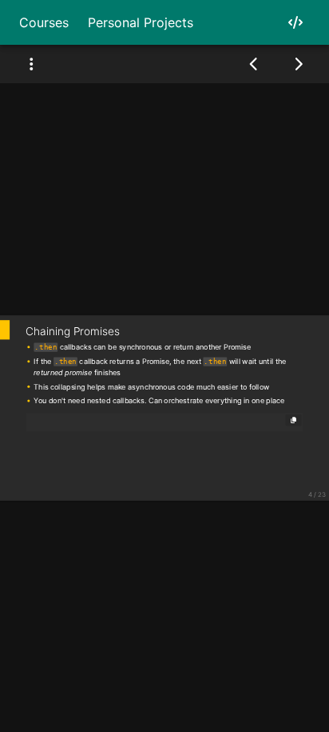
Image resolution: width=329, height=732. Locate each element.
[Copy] (294, 420)
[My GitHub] (295, 22)
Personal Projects (140, 22)
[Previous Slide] (254, 64)
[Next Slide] (298, 64)
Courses (44, 22)
